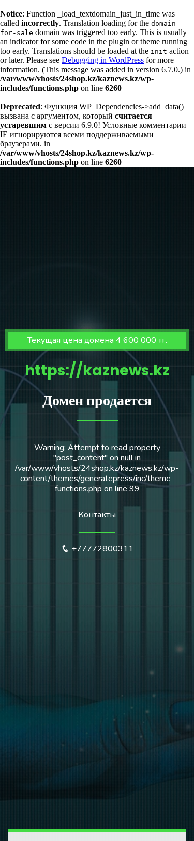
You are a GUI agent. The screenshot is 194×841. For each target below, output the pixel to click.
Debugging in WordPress (103, 60)
